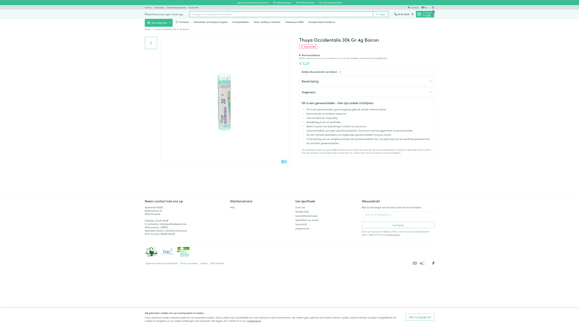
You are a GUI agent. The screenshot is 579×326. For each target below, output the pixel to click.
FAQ (232, 207)
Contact (148, 7)
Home (148, 29)
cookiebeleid (254, 320)
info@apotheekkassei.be (173, 223)
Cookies (204, 263)
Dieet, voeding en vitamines (267, 21)
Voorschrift (193, 7)
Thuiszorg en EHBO (294, 21)
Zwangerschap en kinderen (321, 21)
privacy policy (393, 234)
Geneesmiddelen (241, 21)
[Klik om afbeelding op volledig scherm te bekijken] (224, 101)
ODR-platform (217, 263)
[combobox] (281, 14)
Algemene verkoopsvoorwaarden (162, 263)
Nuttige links (302, 211)
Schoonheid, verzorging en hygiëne (211, 21)
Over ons (300, 207)
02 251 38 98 (161, 220)
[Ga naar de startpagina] (164, 14)
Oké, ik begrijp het (420, 317)
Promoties (184, 21)
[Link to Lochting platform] (433, 263)
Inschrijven (398, 225)
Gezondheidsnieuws (176, 7)
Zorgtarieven (302, 228)
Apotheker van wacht (307, 220)
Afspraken (159, 7)
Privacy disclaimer (189, 263)
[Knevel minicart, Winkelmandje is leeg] (419, 14)
